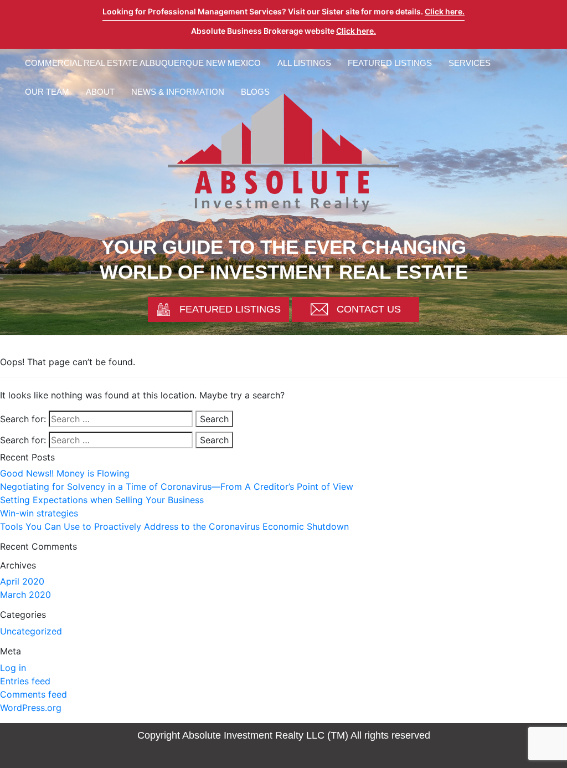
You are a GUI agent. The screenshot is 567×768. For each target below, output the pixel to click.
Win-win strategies (39, 513)
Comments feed (33, 694)
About (100, 91)
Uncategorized (31, 631)
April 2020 (22, 581)
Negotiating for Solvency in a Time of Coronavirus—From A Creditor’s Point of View (176, 486)
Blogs (255, 91)
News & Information (177, 91)
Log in (13, 667)
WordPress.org (30, 707)
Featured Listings (390, 63)
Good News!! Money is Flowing (65, 473)
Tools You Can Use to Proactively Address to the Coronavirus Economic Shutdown (174, 526)
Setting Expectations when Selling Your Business (102, 499)
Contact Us (369, 309)
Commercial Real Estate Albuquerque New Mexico (143, 63)
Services (470, 63)
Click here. (445, 11)
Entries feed (25, 681)
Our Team (47, 91)
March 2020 (25, 594)
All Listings (304, 63)
